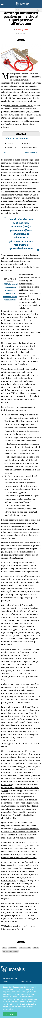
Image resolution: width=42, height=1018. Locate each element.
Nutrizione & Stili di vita (10, 17)
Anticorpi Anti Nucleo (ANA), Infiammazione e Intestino (18, 928)
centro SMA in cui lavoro (16, 393)
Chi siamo (5, 981)
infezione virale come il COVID (19, 105)
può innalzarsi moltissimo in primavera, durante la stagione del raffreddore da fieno (20, 427)
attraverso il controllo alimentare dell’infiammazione (16, 388)
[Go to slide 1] (4, 152)
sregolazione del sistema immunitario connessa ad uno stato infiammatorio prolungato (20, 309)
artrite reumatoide (22, 874)
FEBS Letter (6, 784)
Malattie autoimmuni (17, 138)
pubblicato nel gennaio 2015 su (20, 789)
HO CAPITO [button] (10, 1014)
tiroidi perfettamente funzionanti (15, 337)
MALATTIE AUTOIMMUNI (10, 951)
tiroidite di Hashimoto (11, 877)
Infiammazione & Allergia (10, 13)
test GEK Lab (30, 194)
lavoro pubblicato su (20, 684)
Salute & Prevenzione (10, 9)
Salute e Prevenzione (26, 981)
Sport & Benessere (9, 21)
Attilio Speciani (22, 29)
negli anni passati (13, 605)
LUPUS (36, 948)
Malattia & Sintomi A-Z (31, 152)
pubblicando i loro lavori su (21, 765)
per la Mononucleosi (29, 120)
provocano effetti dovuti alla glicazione (18, 857)
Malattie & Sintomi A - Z (11, 978)
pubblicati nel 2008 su (15, 657)
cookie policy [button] (8, 1009)
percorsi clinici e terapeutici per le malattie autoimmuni (20, 398)
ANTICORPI (12, 948)
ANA (4, 948)
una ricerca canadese (19, 608)
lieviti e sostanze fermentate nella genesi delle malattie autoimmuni (20, 830)
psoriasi (28, 877)
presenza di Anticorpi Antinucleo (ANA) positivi (19, 524)
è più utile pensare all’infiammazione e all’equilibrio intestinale (21, 551)
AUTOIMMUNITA (25, 948)
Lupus (22, 880)
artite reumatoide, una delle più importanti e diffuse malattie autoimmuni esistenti (20, 479)
